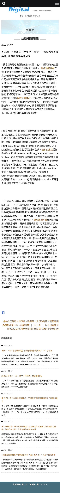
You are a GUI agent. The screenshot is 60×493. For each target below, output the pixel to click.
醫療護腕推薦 (40, 219)
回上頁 (37, 325)
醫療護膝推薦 (47, 68)
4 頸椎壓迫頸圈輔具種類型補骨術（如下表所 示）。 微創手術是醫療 (28, 454)
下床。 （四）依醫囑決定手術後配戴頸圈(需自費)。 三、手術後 (26, 350)
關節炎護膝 (47, 149)
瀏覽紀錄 (36, 16)
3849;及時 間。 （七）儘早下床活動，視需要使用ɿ (21, 376)
